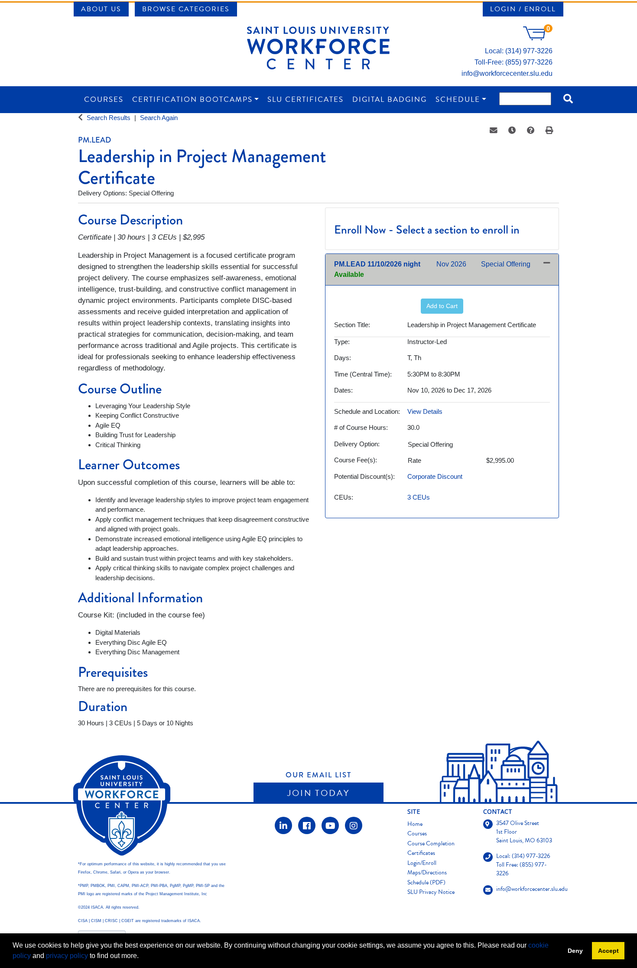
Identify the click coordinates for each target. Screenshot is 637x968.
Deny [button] (575, 950)
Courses (104, 99)
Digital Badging (389, 99)
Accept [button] (608, 950)
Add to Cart (442, 305)
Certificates (421, 853)
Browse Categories (186, 9)
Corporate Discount (434, 476)
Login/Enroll (421, 862)
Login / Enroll (523, 9)
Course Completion (431, 843)
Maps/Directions (427, 872)
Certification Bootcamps (192, 99)
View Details (424, 411)
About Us (101, 9)
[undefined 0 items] (537, 38)
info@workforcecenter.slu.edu (507, 73)
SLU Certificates (305, 99)
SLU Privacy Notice (431, 892)
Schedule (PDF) (426, 882)
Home (414, 823)
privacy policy (67, 955)
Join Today (318, 792)
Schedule (458, 99)
